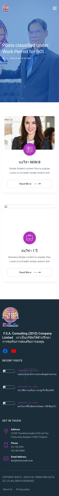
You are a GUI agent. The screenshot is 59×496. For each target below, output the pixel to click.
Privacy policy (23, 489)
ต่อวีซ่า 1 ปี (29, 251)
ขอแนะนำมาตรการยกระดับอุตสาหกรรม (37, 374)
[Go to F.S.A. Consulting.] (3, 58)
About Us (7, 489)
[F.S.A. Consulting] (5, 8)
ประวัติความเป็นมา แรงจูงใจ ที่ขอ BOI (36, 390)
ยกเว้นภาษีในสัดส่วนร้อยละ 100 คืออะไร (37, 406)
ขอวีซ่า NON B (29, 162)
